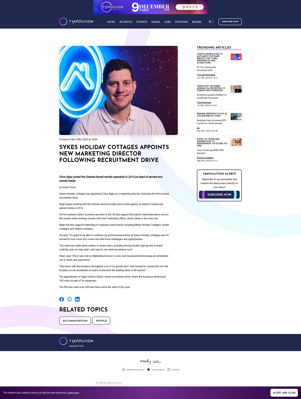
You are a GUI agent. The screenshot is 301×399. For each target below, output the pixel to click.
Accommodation (75, 321)
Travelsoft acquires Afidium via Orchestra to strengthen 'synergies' (211, 88)
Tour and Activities (206, 75)
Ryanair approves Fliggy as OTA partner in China (212, 115)
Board (196, 22)
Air (198, 128)
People (101, 321)
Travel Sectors (204, 103)
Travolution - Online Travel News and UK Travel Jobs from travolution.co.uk (76, 341)
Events (142, 22)
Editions (181, 22)
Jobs (167, 22)
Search (210, 21)
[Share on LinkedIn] (77, 301)
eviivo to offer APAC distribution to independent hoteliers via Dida (212, 142)
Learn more (73, 392)
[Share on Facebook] (61, 301)
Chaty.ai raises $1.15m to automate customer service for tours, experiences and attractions (210, 58)
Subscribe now (230, 22)
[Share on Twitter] (69, 301)
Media (155, 22)
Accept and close (284, 393)
